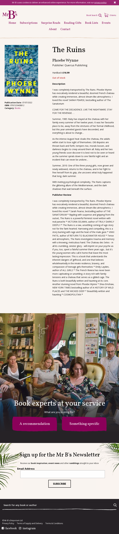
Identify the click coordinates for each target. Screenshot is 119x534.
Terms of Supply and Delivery (30, 523)
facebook (11, 528)
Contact (65, 29)
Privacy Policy (8, 523)
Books (17, 108)
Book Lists (91, 23)
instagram (29, 528)
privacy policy (100, 2)
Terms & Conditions (54, 523)
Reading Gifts (72, 23)
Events (106, 23)
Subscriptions (28, 23)
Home (12, 23)
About (53, 29)
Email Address (26, 468)
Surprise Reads (50, 23)
